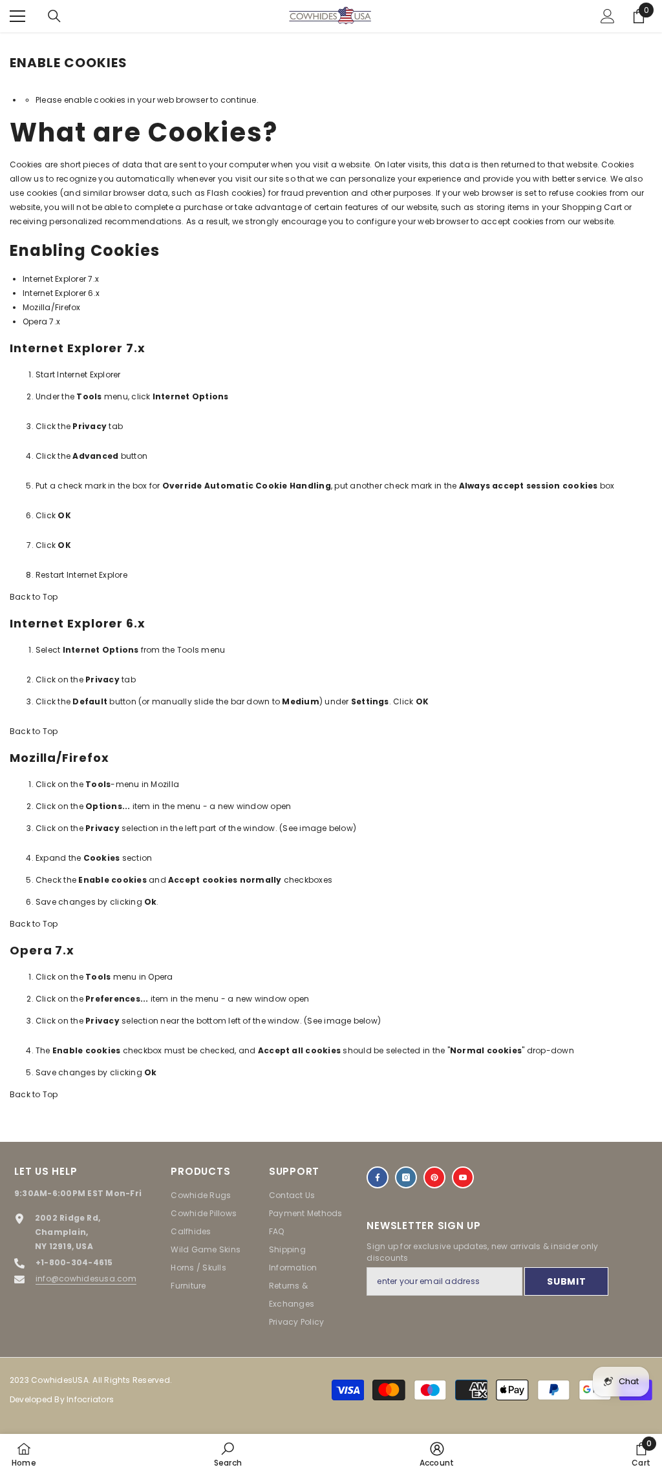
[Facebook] (378, 1177)
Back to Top (34, 596)
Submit (566, 1281)
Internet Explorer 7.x (61, 278)
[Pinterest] (434, 1177)
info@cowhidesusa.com (86, 1278)
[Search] (54, 16)
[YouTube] (463, 1177)
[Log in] (608, 16)
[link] (228, 1454)
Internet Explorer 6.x (61, 293)
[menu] (17, 16)
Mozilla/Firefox (52, 307)
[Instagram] (406, 1177)
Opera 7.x (41, 321)
